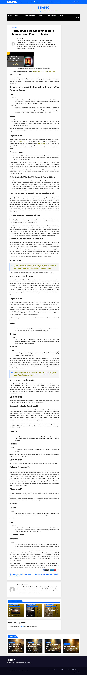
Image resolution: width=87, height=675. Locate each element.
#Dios (27, 42)
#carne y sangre (39, 40)
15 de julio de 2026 (34, 648)
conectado (21, 626)
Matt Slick (21, 38)
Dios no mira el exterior (52, 645)
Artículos (48, 642)
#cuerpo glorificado (21, 42)
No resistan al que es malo (14, 645)
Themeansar (29, 670)
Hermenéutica (12, 642)
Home (10, 15)
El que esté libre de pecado (34, 645)
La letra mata (69, 646)
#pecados (53, 44)
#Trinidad (24, 48)
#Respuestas (39, 46)
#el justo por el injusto (41, 42)
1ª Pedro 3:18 (21, 141)
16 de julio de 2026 (15, 648)
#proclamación (31, 46)
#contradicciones (47, 40)
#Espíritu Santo (20, 44)
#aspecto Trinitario (30, 40)
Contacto (18, 15)
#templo (19, 48)
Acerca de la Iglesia (14, 604)
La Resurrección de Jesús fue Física (46, 574)
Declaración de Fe (29, 15)
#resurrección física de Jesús (49, 46)
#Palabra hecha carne (45, 44)
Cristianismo (14, 27)
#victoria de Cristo (31, 48)
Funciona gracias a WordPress (13, 670)
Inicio (61, 15)
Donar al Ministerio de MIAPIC (47, 15)
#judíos (26, 44)
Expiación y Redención (13, 610)
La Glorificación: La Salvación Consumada (52, 610)
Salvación (18, 606)
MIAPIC (43, 8)
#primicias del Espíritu (22, 46)
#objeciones (36, 44)
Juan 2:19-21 (41, 143)
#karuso (31, 44)
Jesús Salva (11, 19)
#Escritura (49, 42)
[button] (76, 17)
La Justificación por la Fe (33, 610)
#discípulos (32, 42)
